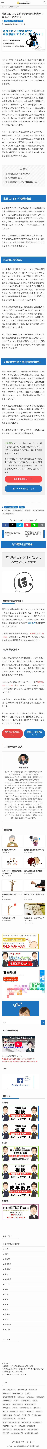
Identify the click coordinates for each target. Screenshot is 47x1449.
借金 (6, 1299)
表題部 (6, 1426)
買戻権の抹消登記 (15, 178)
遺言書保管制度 (17, 1433)
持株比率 (13, 1411)
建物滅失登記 (18, 1404)
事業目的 (33, 1390)
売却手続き (25, 1400)
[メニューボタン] (2, 2)
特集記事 (7, 510)
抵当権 (37, 1408)
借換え (7, 1289)
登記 (6, 1254)
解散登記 (31, 1426)
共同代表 (30, 1397)
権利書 (30, 1411)
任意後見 (6, 1393)
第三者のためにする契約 (11, 1422)
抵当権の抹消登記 (8, 514)
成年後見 (8, 1279)
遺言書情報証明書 (31, 1433)
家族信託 (8, 1269)
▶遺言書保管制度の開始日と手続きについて (18, 1059)
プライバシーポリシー (28, 1442)
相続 (6, 1249)
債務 (6, 1304)
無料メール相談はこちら (34, 733)
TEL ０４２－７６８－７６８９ (14, 1374)
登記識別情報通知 (9, 1419)
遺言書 (6, 1433)
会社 (27, 1393)
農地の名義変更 (19, 1429)
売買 (35, 1400)
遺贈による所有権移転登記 (19, 174)
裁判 (6, 1319)
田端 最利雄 (23, 768)
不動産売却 (22, 1390)
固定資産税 (7, 1400)
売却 (16, 1400)
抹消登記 (27, 510)
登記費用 (21, 1419)
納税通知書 (26, 1422)
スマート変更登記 (9, 1390)
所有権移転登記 (17, 510)
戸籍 (15, 1408)
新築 (22, 1411)
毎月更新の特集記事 (10, 21)
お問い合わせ (15, 1442)
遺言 (6, 1274)
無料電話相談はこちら (12, 733)
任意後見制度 (18, 1393)
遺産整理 (8, 1264)
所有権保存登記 (25, 1408)
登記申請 (26, 1415)
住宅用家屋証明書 (9, 1397)
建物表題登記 (30, 1404)
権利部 (39, 1411)
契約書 (7, 1314)
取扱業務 (8, 1324)
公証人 (21, 1397)
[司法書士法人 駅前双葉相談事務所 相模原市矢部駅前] (23, 2)
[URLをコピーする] (41, 525)
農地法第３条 (33, 1429)
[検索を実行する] (43, 1022)
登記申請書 (36, 1415)
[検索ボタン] (44, 2)
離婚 (6, 1309)
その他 (7, 1329)
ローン (7, 1284)
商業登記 (40, 1397)
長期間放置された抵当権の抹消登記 (22, 182)
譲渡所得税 (7, 1429)
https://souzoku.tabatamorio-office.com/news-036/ (19, 1062)
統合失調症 (37, 1422)
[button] (5, 525)
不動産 (20, 21)
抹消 (5, 1411)
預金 (6, 1294)
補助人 (22, 1426)
